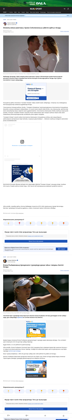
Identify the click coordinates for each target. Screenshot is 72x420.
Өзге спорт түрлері (34, 12)
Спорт (5, 12)
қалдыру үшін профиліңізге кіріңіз (35, 236)
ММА (15, 12)
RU (64, 8)
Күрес (27, 12)
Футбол (11, 12)
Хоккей (23, 12)
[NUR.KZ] (36, 9)
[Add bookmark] (63, 416)
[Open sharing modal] (45, 415)
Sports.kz (20, 317)
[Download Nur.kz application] (36, 3)
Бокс (19, 12)
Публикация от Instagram (22, 163)
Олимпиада (43, 12)
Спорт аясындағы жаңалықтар (54, 12)
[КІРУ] (68, 8)
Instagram (62, 248)
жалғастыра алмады (15, 351)
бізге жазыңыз (19, 213)
